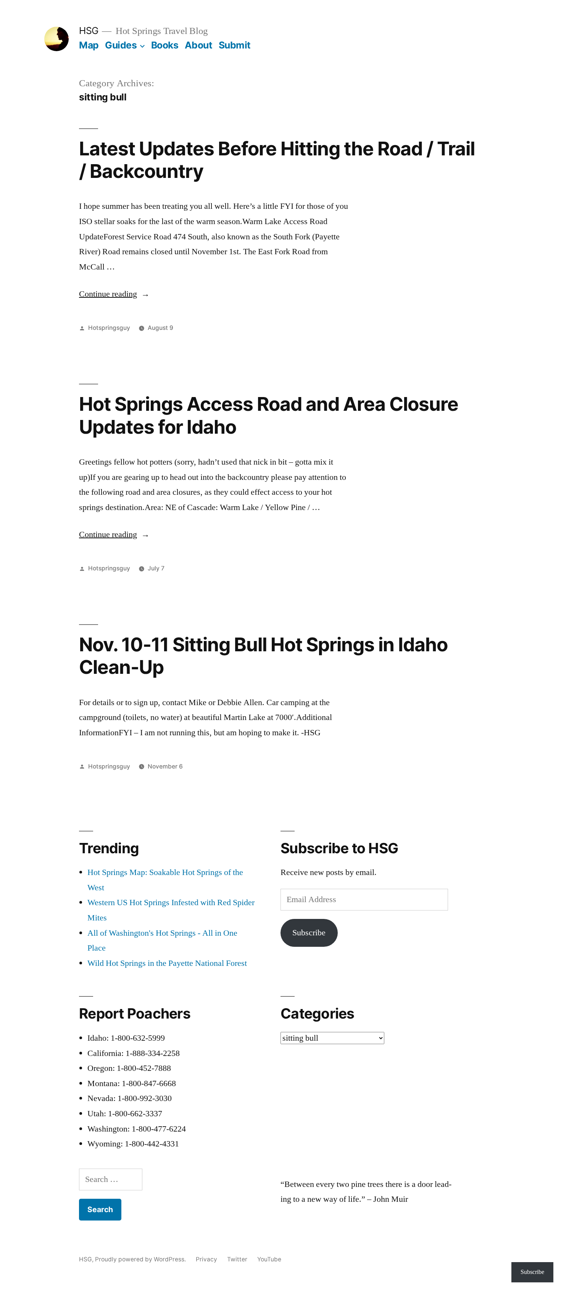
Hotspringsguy (109, 327)
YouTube (269, 1259)
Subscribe (309, 932)
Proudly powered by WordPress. (141, 1259)
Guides (121, 45)
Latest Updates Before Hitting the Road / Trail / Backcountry (277, 159)
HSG (88, 30)
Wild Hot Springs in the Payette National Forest (167, 963)
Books (165, 45)
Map (89, 45)
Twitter (237, 1259)
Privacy (206, 1259)
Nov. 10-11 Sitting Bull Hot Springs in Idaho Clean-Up (263, 655)
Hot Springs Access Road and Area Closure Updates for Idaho (268, 415)
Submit (235, 45)
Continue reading (114, 294)
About (199, 45)
